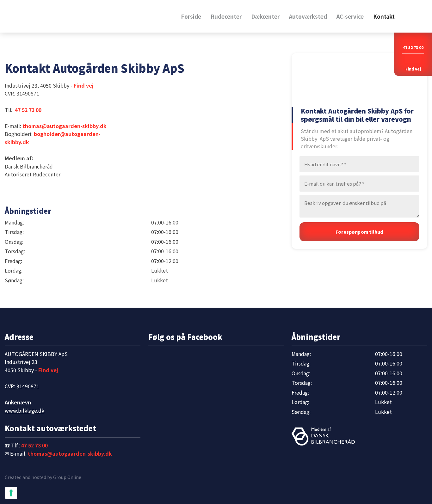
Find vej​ (413, 68)
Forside (191, 16)
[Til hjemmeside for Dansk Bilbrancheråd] (323, 436)
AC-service (350, 16)
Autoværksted (308, 16)
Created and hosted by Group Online (43, 477)
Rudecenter (226, 16)
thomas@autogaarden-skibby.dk (64, 126)
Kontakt (384, 16)
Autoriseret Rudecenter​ (32, 174)
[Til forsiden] (72, 16)
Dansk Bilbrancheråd (29, 166)
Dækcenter (265, 16)
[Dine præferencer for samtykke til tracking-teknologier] (11, 493)
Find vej (84, 85)
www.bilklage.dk (24, 410)
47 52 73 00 (413, 47)
